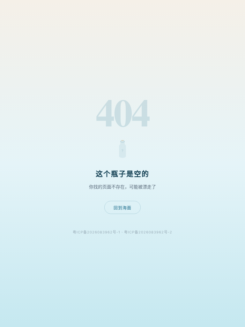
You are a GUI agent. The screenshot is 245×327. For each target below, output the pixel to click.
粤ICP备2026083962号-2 (148, 232)
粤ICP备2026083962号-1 (96, 232)
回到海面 (122, 207)
